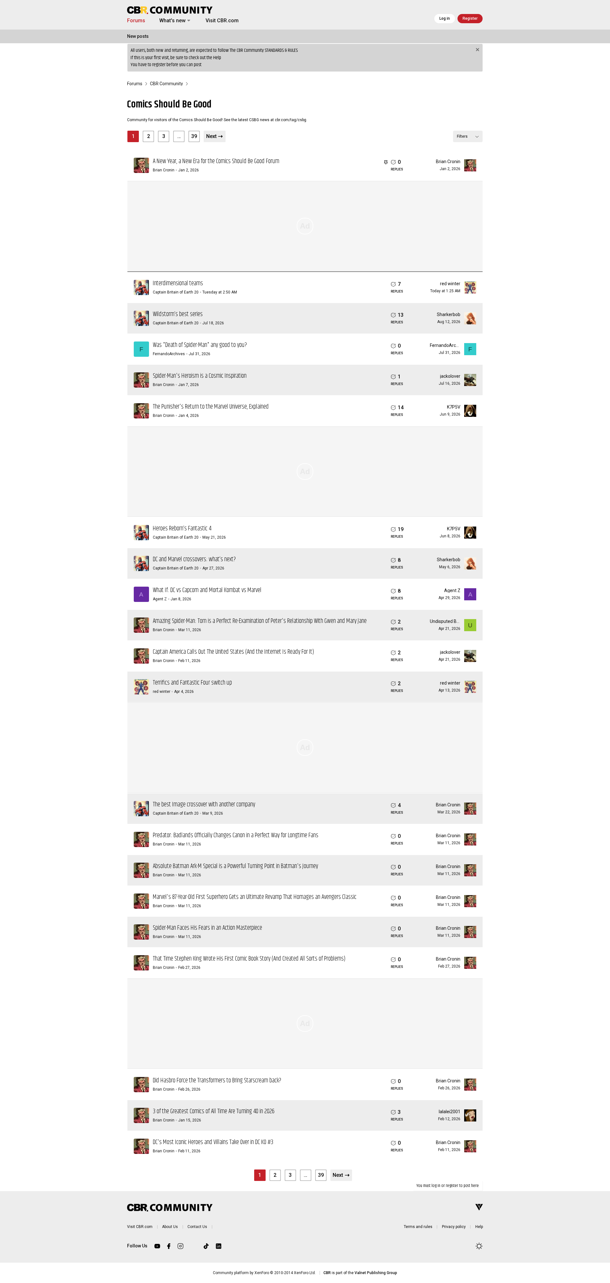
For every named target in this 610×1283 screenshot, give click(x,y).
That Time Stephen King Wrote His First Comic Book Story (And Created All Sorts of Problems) (249, 959)
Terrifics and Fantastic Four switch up (192, 683)
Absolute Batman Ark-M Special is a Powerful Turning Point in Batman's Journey (235, 866)
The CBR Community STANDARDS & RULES (264, 50)
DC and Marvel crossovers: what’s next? (194, 559)
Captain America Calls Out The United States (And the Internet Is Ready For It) (233, 652)
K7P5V (453, 407)
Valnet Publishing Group (376, 1273)
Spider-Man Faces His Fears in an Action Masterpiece (207, 928)
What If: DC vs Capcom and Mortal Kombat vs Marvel (207, 590)
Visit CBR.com (222, 20)
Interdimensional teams (178, 283)
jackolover (450, 376)
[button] (189, 20)
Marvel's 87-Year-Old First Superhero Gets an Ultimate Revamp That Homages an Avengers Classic (254, 897)
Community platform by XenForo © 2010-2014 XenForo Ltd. (264, 1273)
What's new (172, 20)
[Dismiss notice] (476, 50)
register (159, 65)
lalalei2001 (449, 1111)
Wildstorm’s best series (178, 314)
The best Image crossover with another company (204, 805)
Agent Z (160, 599)
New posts (138, 36)
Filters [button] (462, 136)
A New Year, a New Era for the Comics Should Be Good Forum (216, 161)
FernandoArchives (169, 354)
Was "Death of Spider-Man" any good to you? (200, 345)
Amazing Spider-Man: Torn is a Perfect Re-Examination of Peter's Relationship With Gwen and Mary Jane (260, 621)
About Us (170, 1226)
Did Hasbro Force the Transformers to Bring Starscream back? (217, 1081)
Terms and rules (418, 1226)
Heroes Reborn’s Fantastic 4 (182, 529)
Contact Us (197, 1226)
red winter (450, 283)
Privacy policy (454, 1226)
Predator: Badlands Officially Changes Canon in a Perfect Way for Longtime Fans (235, 835)
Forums (136, 20)
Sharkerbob (448, 314)
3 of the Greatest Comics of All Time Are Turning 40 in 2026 (213, 1111)
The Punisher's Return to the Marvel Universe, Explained (211, 407)
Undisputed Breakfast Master (459, 621)
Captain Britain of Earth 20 (176, 292)
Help (217, 58)
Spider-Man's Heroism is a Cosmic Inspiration (200, 376)
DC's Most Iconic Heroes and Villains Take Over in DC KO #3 (213, 1142)
